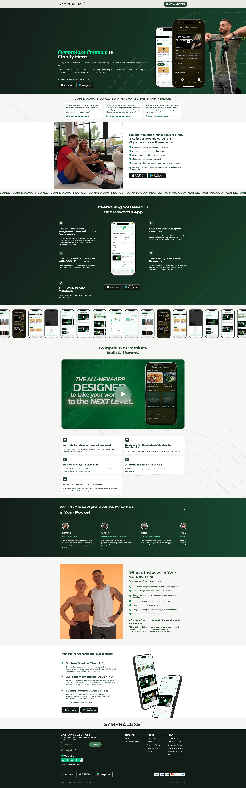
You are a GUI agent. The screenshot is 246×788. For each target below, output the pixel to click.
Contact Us (172, 738)
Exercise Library (132, 742)
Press (149, 742)
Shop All (129, 738)
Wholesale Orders (175, 755)
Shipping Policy (174, 745)
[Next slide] (184, 509)
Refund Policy (174, 742)
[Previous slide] (178, 509)
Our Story (151, 738)
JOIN (95, 744)
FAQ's (149, 752)
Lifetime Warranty (175, 748)
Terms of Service (66, 782)
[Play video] (123, 394)
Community (152, 748)
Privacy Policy (78, 782)
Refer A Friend (153, 745)
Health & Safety (174, 752)
